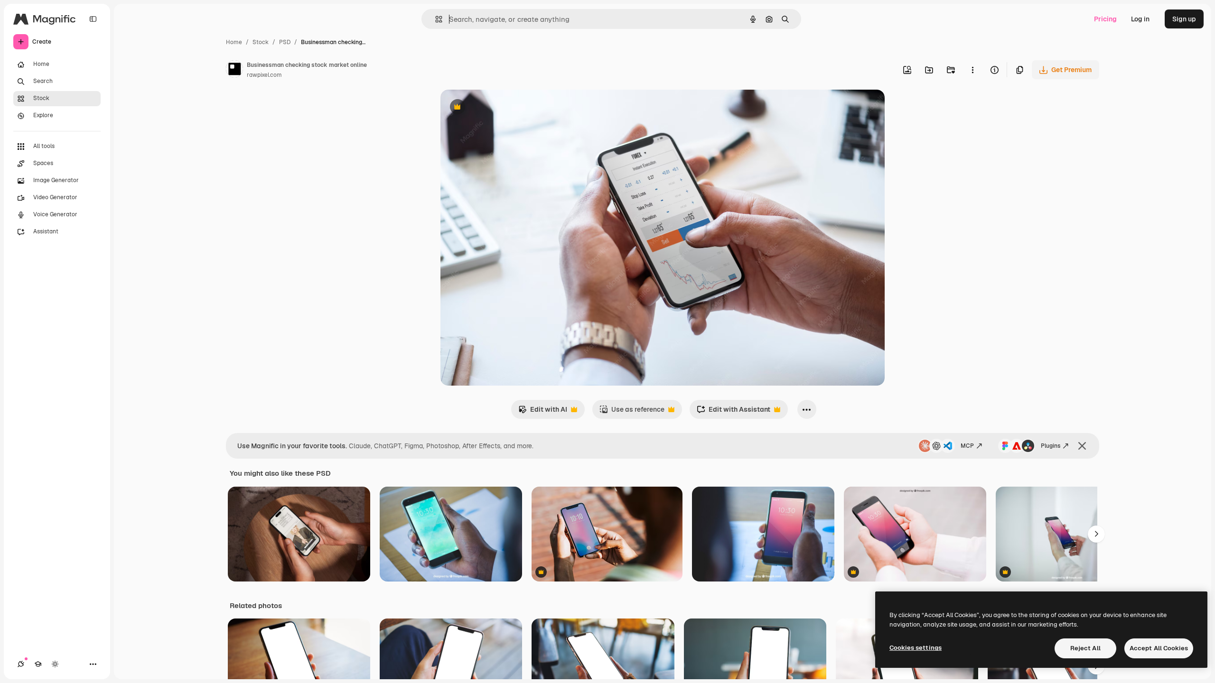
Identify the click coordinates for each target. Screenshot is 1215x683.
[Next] (1096, 534)
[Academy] (38, 664)
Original (501, 107)
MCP (967, 446)
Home (234, 42)
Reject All (1085, 648)
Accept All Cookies (1159, 648)
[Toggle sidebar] (93, 19)
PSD (284, 42)
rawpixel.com (264, 75)
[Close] (1082, 446)
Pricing (1105, 19)
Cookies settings (915, 648)
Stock (260, 42)
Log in (1140, 19)
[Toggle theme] (55, 664)
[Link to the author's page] (234, 70)
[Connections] (20, 664)
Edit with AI (542, 412)
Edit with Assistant (733, 412)
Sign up (1184, 19)
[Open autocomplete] (435, 19)
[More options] (972, 69)
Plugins (1050, 446)
